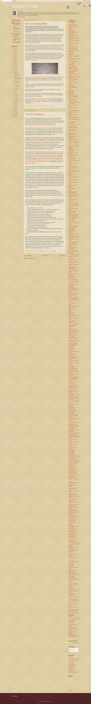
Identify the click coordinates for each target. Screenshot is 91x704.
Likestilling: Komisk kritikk (73, 462)
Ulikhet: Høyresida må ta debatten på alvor (73, 218)
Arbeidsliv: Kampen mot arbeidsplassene (73, 262)
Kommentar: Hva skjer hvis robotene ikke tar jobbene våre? (73, 142)
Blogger (50, 701)
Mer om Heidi (42, 12)
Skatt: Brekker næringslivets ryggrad (72, 458)
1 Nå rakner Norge (71, 129)
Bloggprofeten (71, 662)
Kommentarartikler (72, 637)
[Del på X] (51, 106)
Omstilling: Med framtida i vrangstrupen (73, 341)
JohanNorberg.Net (17, 42)
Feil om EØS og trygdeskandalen (71, 64)
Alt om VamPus (71, 661)
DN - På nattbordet (72, 664)
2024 (14, 52)
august (15, 88)
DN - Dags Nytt (16, 33)
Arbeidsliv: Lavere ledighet (73, 214)
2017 (14, 65)
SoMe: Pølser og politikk (73, 574)
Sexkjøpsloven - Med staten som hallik (72, 541)
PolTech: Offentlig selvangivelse (71, 594)
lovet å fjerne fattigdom (42, 98)
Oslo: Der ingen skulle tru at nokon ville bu (73, 33)
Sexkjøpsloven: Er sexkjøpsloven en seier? (73, 531)
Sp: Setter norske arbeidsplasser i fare (72, 100)
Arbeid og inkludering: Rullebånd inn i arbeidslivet (73, 68)
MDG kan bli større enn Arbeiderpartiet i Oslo (17, 29)
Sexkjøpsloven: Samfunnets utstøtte (72, 477)
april (15, 95)
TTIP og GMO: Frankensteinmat (71, 454)
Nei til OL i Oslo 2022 (72, 538)
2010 (14, 107)
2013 (14, 72)
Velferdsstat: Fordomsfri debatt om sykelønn (73, 242)
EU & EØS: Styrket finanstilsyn (72, 448)
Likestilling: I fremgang (72, 335)
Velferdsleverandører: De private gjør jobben (73, 267)
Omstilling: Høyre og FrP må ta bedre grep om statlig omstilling (73, 436)
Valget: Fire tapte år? (72, 333)
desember (16, 74)
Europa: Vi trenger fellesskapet (71, 277)
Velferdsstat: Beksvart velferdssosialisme (72, 494)
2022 (14, 55)
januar (15, 101)
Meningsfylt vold (71, 587)
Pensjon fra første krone (73, 46)
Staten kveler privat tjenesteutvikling (72, 537)
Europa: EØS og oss (72, 303)
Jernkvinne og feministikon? (71, 565)
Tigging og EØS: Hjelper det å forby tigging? (73, 369)
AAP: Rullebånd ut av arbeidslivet (72, 150)
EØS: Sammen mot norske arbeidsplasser (73, 395)
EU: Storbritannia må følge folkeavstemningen (73, 237)
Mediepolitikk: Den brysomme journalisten (72, 528)
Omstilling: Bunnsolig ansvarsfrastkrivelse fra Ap (73, 510)
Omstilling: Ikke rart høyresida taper (72, 158)
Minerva (15, 27)
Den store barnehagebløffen (36, 23)
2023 (14, 54)
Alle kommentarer (73, 651)
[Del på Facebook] (53, 106)
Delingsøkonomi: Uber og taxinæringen (73, 399)
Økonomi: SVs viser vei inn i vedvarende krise (73, 77)
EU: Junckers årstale (72, 250)
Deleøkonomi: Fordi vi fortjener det (72, 571)
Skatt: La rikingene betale (73, 215)
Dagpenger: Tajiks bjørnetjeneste (71, 313)
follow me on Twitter (75, 643)
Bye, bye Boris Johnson (73, 166)
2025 (14, 50)
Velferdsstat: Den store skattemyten (72, 467)
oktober (15, 84)
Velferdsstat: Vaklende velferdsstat (72, 489)
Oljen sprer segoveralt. (46, 147)
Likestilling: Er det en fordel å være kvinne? (73, 188)
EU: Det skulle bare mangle (73, 254)
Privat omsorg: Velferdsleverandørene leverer (72, 337)
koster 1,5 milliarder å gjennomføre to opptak (36, 77)
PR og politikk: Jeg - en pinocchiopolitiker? (73, 534)
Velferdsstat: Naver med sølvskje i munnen (73, 134)
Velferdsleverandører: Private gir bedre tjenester (73, 288)
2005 (14, 116)
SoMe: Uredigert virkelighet (73, 609)
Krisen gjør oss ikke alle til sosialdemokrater (73, 103)
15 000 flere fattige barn (41, 100)
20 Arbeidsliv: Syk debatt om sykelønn (73, 252)
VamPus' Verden (25, 6)
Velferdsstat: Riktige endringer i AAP (72, 212)
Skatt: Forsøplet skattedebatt (71, 347)
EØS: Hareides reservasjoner (71, 259)
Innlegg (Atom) (31, 258)
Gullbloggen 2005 (71, 666)
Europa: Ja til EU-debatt (73, 269)
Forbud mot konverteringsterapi (72, 30)
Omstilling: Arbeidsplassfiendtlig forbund (72, 485)
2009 (14, 109)
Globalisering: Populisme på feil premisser (73, 419)
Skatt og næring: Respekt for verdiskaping (73, 513)
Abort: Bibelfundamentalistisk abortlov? (72, 199)
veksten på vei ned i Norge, (31, 129)
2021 (14, 57)
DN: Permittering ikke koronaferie (72, 115)
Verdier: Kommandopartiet (73, 460)
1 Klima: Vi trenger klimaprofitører (72, 229)
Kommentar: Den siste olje (73, 145)
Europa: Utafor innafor (72, 279)
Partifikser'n (70, 657)
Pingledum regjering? (72, 515)
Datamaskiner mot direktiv (73, 659)
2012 (14, 103)
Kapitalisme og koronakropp (71, 91)
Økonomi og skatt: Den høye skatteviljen (72, 470)
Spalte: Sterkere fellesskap (73, 117)
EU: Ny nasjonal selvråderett (71, 221)
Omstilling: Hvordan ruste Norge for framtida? (73, 505)
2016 (14, 67)
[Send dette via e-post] (49, 106)
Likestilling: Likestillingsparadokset (72, 482)
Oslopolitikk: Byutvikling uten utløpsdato (73, 548)
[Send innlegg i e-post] (47, 106)
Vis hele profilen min (21, 16)
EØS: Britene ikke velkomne (71, 231)
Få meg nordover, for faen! (73, 124)
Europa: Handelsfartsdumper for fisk (73, 305)
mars (15, 97)
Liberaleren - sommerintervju (71, 670)
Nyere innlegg (27, 255)
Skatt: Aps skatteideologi (73, 389)
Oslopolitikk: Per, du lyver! (73, 589)
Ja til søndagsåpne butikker (73, 543)
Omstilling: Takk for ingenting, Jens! (72, 500)
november (16, 75)
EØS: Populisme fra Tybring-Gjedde (72, 413)
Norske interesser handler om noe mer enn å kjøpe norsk (73, 96)
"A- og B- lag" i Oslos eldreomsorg (17, 35)
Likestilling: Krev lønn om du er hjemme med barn (73, 226)
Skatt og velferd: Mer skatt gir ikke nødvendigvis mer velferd (73, 171)
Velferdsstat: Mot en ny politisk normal (72, 464)
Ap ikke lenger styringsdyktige (71, 94)
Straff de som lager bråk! (73, 600)
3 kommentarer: (42, 106)
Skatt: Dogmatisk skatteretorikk (71, 451)
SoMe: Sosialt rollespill (72, 611)
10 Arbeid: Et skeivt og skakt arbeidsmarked (72, 25)
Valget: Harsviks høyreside (73, 323)
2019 (14, 61)
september (16, 86)
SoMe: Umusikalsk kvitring (73, 618)
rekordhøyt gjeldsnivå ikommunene (44, 160)
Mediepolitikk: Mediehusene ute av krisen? (72, 615)
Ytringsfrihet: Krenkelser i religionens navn (73, 518)
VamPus (20, 11)
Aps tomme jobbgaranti (72, 65)
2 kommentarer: (42, 251)
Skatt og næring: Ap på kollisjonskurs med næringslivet (72, 358)
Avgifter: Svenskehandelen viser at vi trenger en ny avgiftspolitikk (73, 71)
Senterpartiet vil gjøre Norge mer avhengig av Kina (72, 87)
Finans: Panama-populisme (73, 455)
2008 (14, 110)
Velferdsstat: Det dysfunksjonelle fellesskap (73, 635)
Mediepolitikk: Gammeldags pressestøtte (73, 526)
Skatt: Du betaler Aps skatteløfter (72, 355)
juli (15, 90)
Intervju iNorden (71, 667)
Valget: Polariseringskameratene (73, 329)
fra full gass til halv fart (30, 153)
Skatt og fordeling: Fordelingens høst (72, 520)
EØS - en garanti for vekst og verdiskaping (73, 367)
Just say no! (70, 602)
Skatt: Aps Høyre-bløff (72, 396)
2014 (14, 70)
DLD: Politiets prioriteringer (73, 613)
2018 (14, 63)
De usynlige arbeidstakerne (73, 110)
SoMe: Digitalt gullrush (72, 572)
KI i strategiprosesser (17, 23)
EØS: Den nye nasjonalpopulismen (72, 407)
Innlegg (71, 648)
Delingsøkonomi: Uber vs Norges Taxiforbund (73, 472)
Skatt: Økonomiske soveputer (72, 380)
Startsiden (45, 255)
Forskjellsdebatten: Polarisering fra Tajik (72, 410)
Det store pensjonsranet (73, 61)
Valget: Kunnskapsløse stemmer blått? (72, 326)
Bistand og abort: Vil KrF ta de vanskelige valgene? (73, 434)
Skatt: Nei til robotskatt (72, 385)
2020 (14, 59)
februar (15, 99)
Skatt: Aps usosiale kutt (73, 293)
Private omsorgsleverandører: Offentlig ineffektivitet (72, 191)
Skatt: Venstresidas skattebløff (72, 349)
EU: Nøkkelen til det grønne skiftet (72, 122)
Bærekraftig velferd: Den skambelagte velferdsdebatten (73, 285)
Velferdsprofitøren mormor (73, 194)
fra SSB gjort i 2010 (34, 142)
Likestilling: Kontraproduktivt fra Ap (72, 422)
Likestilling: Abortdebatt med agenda (72, 551)
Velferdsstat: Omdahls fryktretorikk (72, 245)
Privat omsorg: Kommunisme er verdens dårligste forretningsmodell (73, 424)
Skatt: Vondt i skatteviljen (73, 204)
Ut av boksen (71, 622)
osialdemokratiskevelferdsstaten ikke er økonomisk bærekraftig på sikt (40, 124)
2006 (14, 114)
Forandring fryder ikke (72, 202)
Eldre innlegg (62, 255)
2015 (14, 68)
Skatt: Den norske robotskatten (71, 383)
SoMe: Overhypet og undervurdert (72, 632)
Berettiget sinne (71, 560)
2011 (14, 105)
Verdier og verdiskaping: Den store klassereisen (73, 344)
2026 (14, 48)
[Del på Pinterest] (54, 106)
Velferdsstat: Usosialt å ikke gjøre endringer (72, 139)
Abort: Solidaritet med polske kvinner (72, 428)
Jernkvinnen (70, 553)
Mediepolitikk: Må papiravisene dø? (71, 621)
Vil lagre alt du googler (72, 672)
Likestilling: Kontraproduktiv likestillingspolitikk (73, 387)
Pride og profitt (71, 84)
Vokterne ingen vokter (72, 627)
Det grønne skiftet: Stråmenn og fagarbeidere (73, 127)
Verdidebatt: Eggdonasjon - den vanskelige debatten (73, 378)
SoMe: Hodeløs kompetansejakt (71, 577)
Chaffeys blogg (16, 22)
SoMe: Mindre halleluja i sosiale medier (73, 562)
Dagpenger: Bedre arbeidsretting (71, 322)
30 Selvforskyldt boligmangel (71, 54)
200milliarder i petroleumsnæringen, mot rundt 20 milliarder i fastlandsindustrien (46, 140)
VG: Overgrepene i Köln (73, 474)
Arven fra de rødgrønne (34, 114)
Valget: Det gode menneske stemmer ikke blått (73, 331)
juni (15, 92)
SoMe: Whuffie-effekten (73, 578)
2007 (14, 112)
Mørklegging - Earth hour (73, 599)
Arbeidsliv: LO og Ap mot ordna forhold (73, 197)
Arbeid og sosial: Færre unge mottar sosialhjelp (73, 298)
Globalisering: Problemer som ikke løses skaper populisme (73, 415)
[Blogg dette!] (50, 106)
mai (15, 93)
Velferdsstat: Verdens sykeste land (72, 248)
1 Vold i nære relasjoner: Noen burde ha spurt (73, 48)
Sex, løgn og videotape (72, 583)
